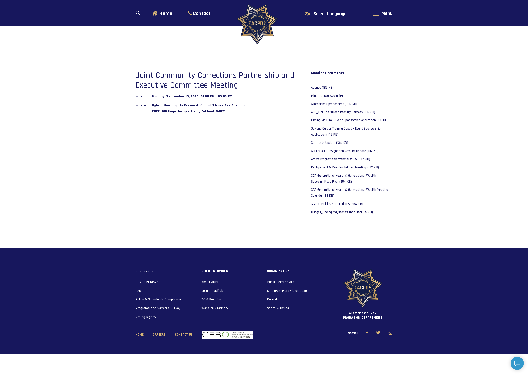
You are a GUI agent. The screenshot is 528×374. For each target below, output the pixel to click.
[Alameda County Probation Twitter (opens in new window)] (378, 333)
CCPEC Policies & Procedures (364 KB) (337, 204)
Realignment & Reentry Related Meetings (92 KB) (345, 167)
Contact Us (184, 334)
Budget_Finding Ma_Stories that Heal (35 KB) (342, 212)
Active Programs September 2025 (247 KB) (340, 159)
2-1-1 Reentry (211, 299)
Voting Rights (146, 317)
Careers (159, 334)
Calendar (273, 299)
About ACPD (210, 282)
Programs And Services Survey (158, 308)
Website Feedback (215, 308)
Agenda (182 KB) (322, 87)
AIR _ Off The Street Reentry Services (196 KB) (343, 112)
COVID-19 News (147, 282)
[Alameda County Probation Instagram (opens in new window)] (390, 333)
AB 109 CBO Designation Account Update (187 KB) (344, 151)
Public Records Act (280, 282)
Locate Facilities (213, 291)
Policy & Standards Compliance (158, 299)
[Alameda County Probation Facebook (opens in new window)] (367, 333)
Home (165, 13)
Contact (202, 13)
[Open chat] (517, 363)
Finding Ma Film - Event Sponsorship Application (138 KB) (349, 120)
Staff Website (278, 308)
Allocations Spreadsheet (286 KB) (334, 104)
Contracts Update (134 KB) (329, 142)
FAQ (138, 291)
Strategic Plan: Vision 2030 (287, 291)
